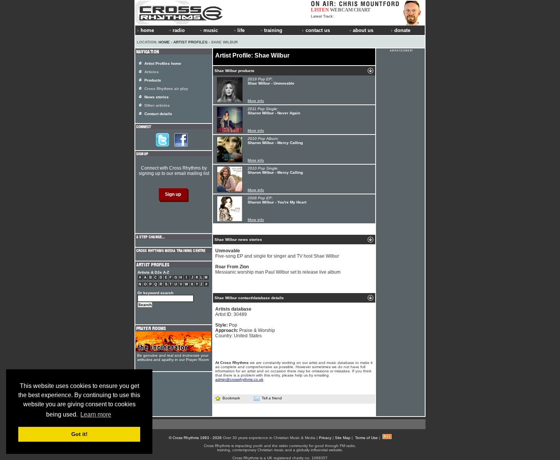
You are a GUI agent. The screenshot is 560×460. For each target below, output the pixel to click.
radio (179, 30)
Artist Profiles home (162, 63)
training (273, 30)
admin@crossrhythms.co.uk (239, 379)
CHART (362, 10)
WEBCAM (341, 10)
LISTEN (320, 10)
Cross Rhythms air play (166, 89)
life (241, 30)
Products (152, 80)
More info (256, 101)
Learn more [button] (95, 414)
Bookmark (231, 398)
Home (164, 42)
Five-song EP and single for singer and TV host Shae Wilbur (277, 253)
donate (402, 30)
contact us (318, 30)
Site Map (342, 438)
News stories (156, 97)
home (147, 30)
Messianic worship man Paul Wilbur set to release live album (278, 269)
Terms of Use (366, 438)
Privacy (325, 438)
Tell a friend (272, 398)
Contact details (158, 114)
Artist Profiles (190, 42)
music (210, 30)
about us (363, 30)
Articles (151, 72)
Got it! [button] (79, 434)
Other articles (157, 105)
